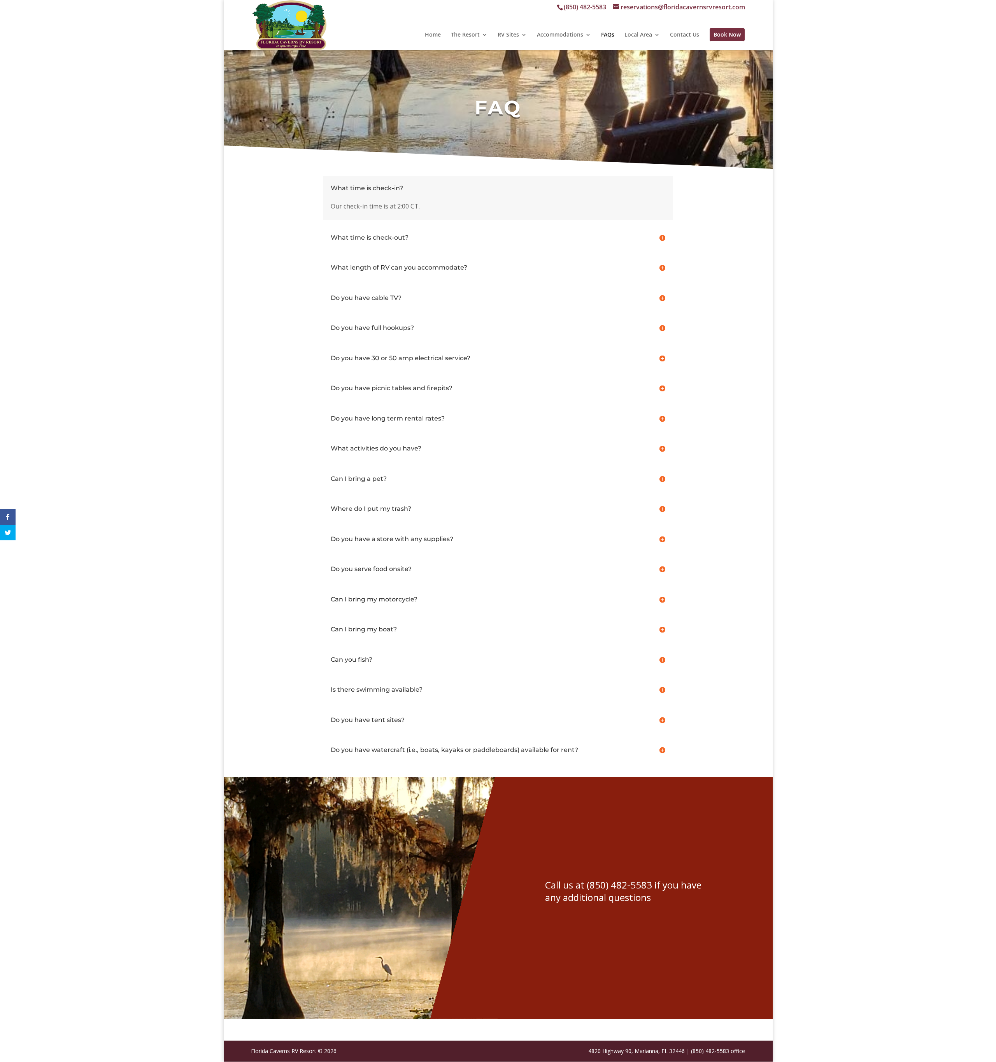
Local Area (638, 35)
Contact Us (684, 35)
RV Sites (508, 35)
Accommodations (560, 35)
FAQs (607, 35)
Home (433, 35)
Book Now (727, 34)
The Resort (465, 35)
